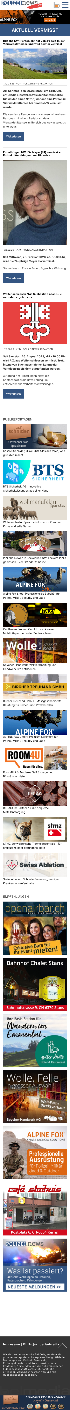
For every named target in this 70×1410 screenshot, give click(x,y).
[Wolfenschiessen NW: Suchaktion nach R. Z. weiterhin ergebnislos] (35, 323)
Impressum (11, 1344)
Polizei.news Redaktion (38, 83)
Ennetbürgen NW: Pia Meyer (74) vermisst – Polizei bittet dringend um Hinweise (31, 154)
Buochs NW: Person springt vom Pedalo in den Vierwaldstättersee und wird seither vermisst (34, 42)
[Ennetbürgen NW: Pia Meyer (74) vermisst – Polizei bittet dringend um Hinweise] (35, 202)
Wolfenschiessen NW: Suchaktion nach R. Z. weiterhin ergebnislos (32, 295)
